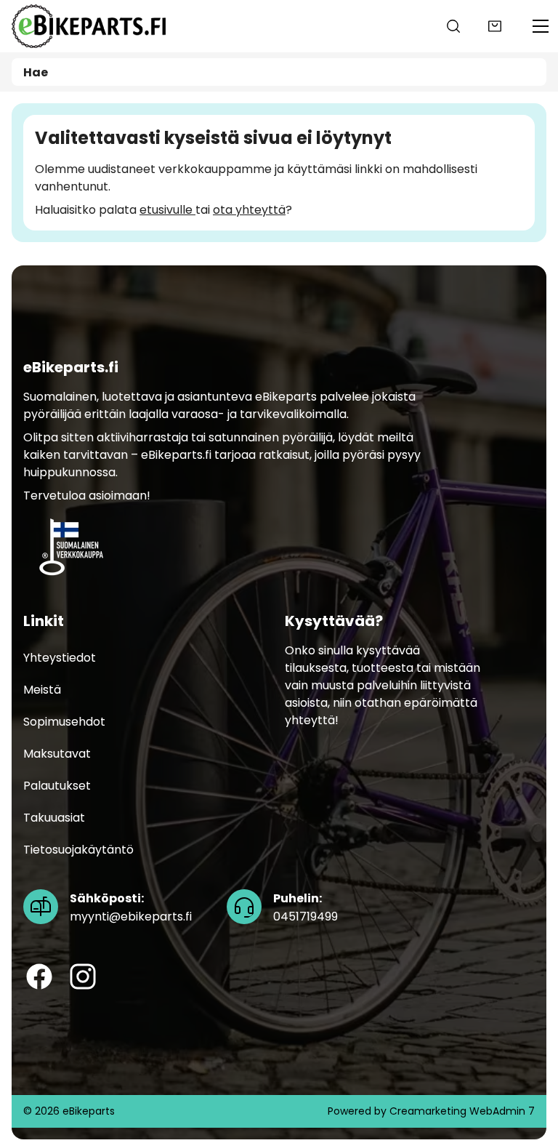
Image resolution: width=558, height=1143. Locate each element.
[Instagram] (83, 976)
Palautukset (57, 785)
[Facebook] (39, 976)
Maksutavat (57, 753)
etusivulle (167, 209)
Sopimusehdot (64, 721)
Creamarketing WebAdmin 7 (462, 1111)
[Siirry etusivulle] (84, 26)
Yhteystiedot (59, 657)
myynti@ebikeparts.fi (131, 907)
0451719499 (305, 907)
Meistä (42, 689)
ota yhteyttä (249, 209)
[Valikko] (540, 26)
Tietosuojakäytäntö (78, 849)
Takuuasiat (54, 817)
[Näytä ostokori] (494, 26)
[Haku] (453, 26)
